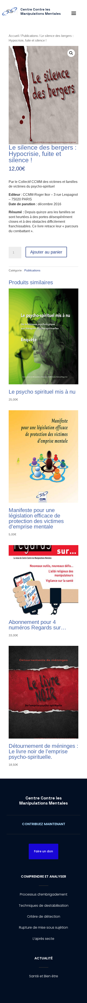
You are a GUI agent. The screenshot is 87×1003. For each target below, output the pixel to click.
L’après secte (43, 938)
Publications (29, 36)
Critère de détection (43, 916)
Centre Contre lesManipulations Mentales (43, 800)
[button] (71, 53)
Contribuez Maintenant (43, 824)
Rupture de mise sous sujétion (43, 927)
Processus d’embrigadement (43, 894)
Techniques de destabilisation (43, 905)
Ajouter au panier (46, 252)
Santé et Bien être (43, 976)
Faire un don (43, 851)
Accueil (14, 36)
